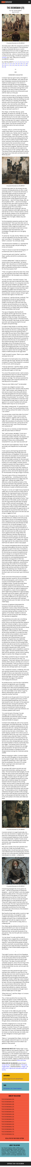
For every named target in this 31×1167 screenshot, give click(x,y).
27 (23, 65)
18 (26, 63)
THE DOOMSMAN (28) (8, 1104)
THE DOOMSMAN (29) (8, 1102)
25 (18, 65)
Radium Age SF (7, 1079)
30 (5, 67)
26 (21, 65)
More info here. (21, 1060)
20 (5, 65)
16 (21, 63)
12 (10, 63)
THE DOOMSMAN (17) (8, 1132)
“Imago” (23, 1066)
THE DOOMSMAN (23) (8, 1117)
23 (13, 65)
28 (26, 65)
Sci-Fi (13, 1079)
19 (2, 65)
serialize (4, 57)
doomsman (6, 1088)
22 (10, 65)
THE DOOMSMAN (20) (8, 1124)
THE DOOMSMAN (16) (8, 1134)
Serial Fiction (19, 1079)
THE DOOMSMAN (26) (8, 1109)
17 (24, 63)
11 (8, 63)
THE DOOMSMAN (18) (8, 1129)
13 (13, 63)
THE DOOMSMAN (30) (8, 1099)
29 (2, 67)
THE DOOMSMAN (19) (8, 1127)
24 (15, 65)
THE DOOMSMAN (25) (8, 1112)
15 (18, 63)
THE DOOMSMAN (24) (8, 1114)
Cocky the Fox (6, 1065)
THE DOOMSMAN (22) (8, 1119)
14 (16, 63)
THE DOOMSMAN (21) (8, 1122)
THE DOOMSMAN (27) (8, 1107)
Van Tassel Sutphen (16, 1088)
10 (5, 63)
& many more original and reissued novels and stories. (15, 1068)
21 (8, 65)
